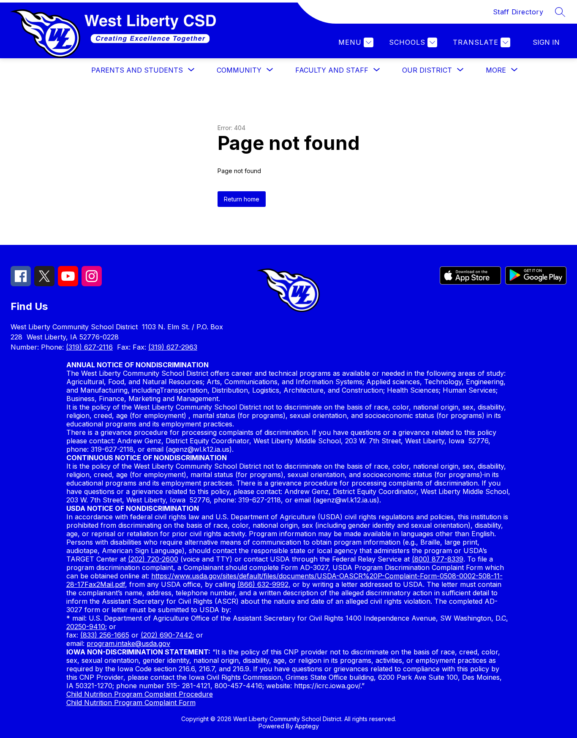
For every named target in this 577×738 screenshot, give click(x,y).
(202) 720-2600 (153, 559)
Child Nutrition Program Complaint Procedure (139, 694)
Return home (241, 199)
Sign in (546, 42)
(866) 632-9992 (262, 584)
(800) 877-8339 (437, 559)
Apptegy (307, 726)
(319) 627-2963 (172, 347)
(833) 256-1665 (104, 635)
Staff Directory (518, 12)
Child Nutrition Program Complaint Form (131, 702)
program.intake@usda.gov (128, 643)
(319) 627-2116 (89, 347)
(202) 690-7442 (166, 635)
